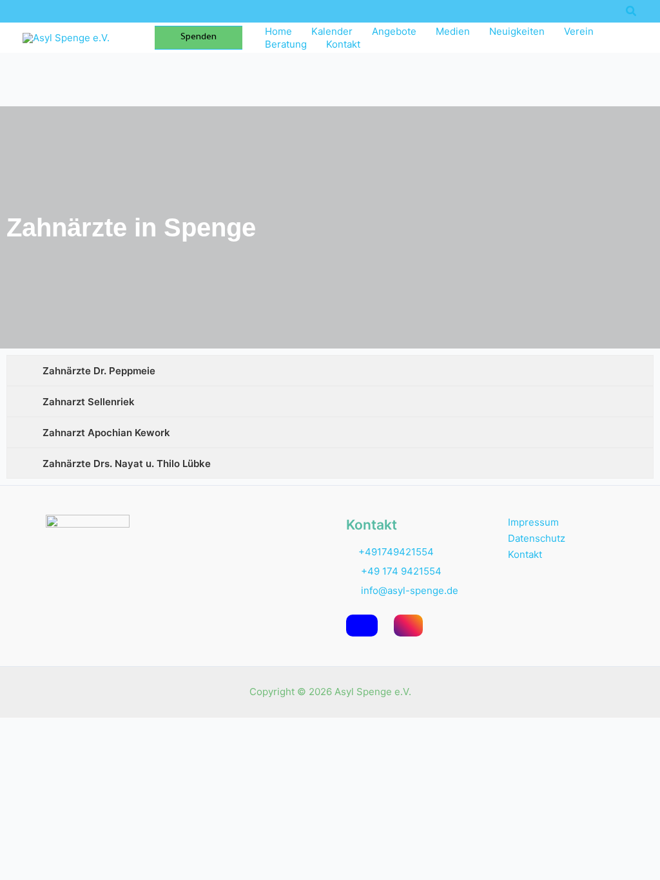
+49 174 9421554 (401, 571)
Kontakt (525, 554)
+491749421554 (396, 552)
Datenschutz (536, 538)
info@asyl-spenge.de (408, 590)
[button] (631, 11)
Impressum (533, 522)
